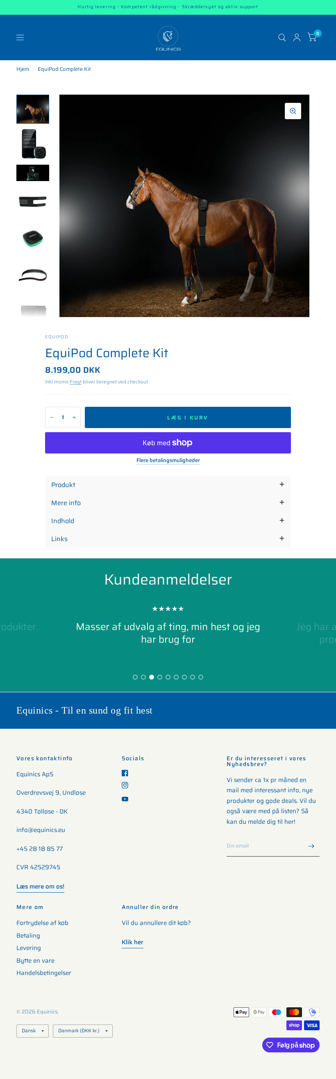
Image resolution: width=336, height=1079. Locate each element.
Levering (28, 948)
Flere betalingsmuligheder (168, 460)
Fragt (76, 381)
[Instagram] (128, 785)
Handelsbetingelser (43, 973)
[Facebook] (128, 773)
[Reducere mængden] (51, 417)
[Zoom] (293, 111)
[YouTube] (128, 799)
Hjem (22, 69)
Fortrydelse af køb (42, 923)
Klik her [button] (132, 942)
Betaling (28, 936)
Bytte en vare (35, 961)
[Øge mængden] (74, 417)
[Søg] (282, 37)
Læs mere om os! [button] (40, 886)
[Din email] (311, 846)
